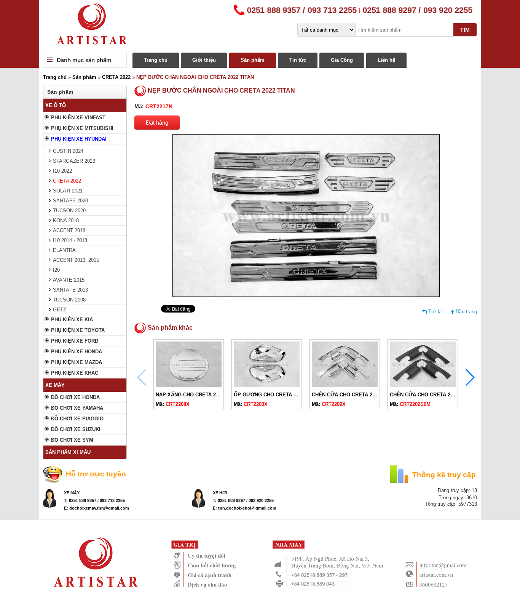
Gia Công (342, 60)
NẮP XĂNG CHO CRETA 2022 (190, 395)
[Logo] (260, 26)
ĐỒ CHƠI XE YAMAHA (77, 408)
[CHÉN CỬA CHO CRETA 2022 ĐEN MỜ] (423, 385)
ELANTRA (64, 250)
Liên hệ (386, 60)
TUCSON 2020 (69, 210)
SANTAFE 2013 (70, 290)
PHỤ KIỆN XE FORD (74, 341)
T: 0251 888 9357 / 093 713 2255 (94, 500)
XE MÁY (55, 385)
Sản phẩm (253, 60)
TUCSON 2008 (69, 300)
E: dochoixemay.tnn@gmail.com (96, 508)
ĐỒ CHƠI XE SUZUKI (75, 429)
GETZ (59, 310)
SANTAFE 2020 (70, 201)
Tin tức (297, 60)
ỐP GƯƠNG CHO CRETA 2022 (269, 395)
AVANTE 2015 (69, 280)
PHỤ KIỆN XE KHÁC (74, 373)
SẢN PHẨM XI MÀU (68, 452)
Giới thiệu (204, 60)
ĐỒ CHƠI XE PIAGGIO (77, 419)
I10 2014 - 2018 (70, 240)
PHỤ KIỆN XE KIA (72, 319)
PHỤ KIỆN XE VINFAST (78, 117)
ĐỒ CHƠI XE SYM (72, 440)
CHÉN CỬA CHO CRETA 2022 (346, 395)
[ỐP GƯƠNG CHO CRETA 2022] (267, 385)
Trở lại (435, 311)
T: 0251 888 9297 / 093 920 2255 (243, 500)
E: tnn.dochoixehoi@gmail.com (244, 508)
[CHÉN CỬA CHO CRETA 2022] (345, 385)
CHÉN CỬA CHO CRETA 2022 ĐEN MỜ (435, 395)
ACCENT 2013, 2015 (76, 260)
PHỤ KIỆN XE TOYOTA (78, 330)
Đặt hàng (157, 122)
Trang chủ (155, 60)
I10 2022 (62, 171)
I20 (56, 270)
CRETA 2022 (116, 77)
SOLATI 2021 (68, 191)
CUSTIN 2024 (68, 151)
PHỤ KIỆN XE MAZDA (76, 362)
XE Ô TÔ (55, 105)
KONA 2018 (66, 220)
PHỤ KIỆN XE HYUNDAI (79, 139)
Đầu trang (466, 311)
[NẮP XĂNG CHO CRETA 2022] (189, 385)
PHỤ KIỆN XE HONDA (76, 351)
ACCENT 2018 (69, 230)
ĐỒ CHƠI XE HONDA (75, 397)
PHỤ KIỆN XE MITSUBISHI (82, 128)
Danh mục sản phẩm (84, 60)
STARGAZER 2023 (74, 161)
